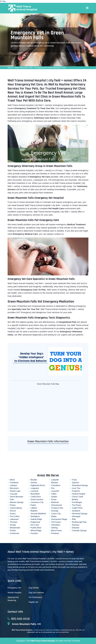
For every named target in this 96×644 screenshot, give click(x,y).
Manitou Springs (16, 502)
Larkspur (13, 485)
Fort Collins (14, 516)
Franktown (14, 483)
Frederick (76, 491)
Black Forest (56, 531)
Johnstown (55, 525)
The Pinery (76, 505)
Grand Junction (37, 499)
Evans (53, 499)
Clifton (54, 494)
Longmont (35, 488)
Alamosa (75, 525)
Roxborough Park (79, 522)
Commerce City (37, 502)
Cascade (13, 494)
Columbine (55, 485)
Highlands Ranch (38, 485)
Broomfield (35, 494)
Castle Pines (77, 508)
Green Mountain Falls (24, 68)
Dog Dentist (34, 588)
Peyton (13, 505)
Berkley (75, 499)
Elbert (12, 480)
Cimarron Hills (57, 508)
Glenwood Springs (79, 514)
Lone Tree (76, 488)
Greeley (34, 483)
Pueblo (13, 531)
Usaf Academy (16, 508)
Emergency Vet (14, 588)
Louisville (55, 491)
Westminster (15, 528)
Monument (14, 488)
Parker (33, 505)
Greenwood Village (59, 519)
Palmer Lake (15, 491)
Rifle (74, 519)
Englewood (35, 522)
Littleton (34, 508)
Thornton (13, 522)
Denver (13, 511)
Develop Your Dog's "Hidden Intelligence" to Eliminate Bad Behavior (30, 357)
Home (10, 68)
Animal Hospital (14, 592)
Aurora (12, 514)
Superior (75, 483)
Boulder (34, 480)
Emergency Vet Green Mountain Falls (50, 68)
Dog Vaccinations (36, 592)
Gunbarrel (76, 511)
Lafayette (55, 480)
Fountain (34, 533)
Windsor (54, 483)
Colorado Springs (79, 531)
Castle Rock (36, 497)
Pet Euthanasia (35, 597)
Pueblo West (36, 528)
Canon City (56, 514)
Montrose (55, 502)
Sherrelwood (56, 505)
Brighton (34, 511)
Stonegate (76, 516)
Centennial (14, 533)
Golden (54, 497)
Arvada (13, 525)
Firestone (55, 533)
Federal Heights (78, 494)
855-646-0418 (20, 618)
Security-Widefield (38, 514)
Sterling (54, 528)
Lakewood (14, 519)
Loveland (34, 491)
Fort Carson (56, 522)
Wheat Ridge (36, 531)
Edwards (75, 528)
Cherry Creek (77, 497)
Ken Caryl (35, 525)
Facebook (76, 641)
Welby (53, 516)
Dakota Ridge (36, 519)
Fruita (74, 480)
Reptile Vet (33, 602)
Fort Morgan (77, 502)
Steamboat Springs (80, 485)
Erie (53, 488)
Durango (54, 511)
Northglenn (35, 516)
